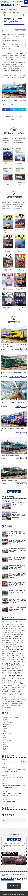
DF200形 (9, 655)
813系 (7, 644)
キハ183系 (5, 691)
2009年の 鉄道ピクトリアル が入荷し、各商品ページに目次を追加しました (19, 515)
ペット (4, 744)
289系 (16, 632)
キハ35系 (12, 683)
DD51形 (18, 651)
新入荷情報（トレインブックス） (11, 717)
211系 (8, 629)
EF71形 (22, 665)
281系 (6, 632)
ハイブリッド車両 (11, 699)
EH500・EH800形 (11, 668)
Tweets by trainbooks (14, 834)
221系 (20, 629)
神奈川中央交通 (15, 703)
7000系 (19, 648)
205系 (22, 626)
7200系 (23, 648)
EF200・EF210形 (11, 667)
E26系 (17, 655)
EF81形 (4, 667)
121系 (3, 626)
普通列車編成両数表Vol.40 (20, 183)
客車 (5, 730)
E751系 (3, 663)
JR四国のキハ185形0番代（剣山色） (10, 455)
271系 (3, 632)
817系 (14, 644)
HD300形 (3, 672)
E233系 (23, 657)
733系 (3, 642)
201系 (18, 626)
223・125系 (4, 630)
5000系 (11, 648)
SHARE (5, 109)
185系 (14, 626)
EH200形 (4, 668)
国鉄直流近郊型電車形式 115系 (20, 289)
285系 (9, 632)
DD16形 (14, 651)
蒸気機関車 (7, 724)
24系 (10, 622)
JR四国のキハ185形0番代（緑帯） (9, 480)
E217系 (12, 657)
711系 (7, 640)
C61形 (3, 651)
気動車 (17, 30)
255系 (23, 630)
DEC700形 (4, 655)
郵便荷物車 (4, 707)
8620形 (7, 649)
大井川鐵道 (7, 703)
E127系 (21, 655)
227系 (13, 630)
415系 (3, 636)
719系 (15, 640)
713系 (11, 640)
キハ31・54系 (5, 683)
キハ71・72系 (16, 685)
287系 (12, 632)
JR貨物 (12, 678)
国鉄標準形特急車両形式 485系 (7, 308)
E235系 (3, 659)
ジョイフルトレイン (15, 697)
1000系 (3, 648)
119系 (20, 624)
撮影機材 (5, 739)
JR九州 (9, 672)
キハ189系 (4, 693)
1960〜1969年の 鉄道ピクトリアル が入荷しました (19, 503)
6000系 (15, 648)
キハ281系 (21, 693)
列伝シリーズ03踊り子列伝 (7, 250)
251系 (16, 630)
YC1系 (17, 678)
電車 (5, 726)
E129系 (3, 657)
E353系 (21, 659)
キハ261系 (15, 693)
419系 (10, 636)
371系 (11, 634)
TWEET (13, 109)
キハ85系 (22, 685)
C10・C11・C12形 (12, 649)
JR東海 (19, 675)
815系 (11, 644)
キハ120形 (11, 687)
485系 (21, 636)
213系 (12, 628)
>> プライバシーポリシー (14, 893)
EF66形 (18, 665)
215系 (16, 628)
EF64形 (4, 665)
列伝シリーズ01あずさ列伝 (7, 269)
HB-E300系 (20, 670)
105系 (21, 622)
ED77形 (19, 663)
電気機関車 (7, 721)
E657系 (18, 661)
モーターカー (7, 733)
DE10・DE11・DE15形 (14, 653)
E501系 (4, 661)
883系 (17, 646)
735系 (7, 642)
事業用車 (19, 702)
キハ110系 (5, 687)
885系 (21, 646)
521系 (6, 638)
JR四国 (4, 104)
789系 (21, 642)
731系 (23, 640)
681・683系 (20, 639)
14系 (6, 622)
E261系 (12, 659)
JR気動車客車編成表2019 (8, 183)
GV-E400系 (9, 670)
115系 (12, 624)
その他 (4, 750)
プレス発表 (21, 699)
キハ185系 (10, 104)
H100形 (14, 670)
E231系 (17, 657)
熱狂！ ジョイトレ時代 (20, 269)
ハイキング (5, 742)
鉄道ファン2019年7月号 (8, 164)
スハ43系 (4, 699)
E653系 (14, 661)
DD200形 (4, 653)
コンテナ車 (4, 697)
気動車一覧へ (19, 116)
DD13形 (10, 651)
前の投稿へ (10, 116)
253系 (19, 630)
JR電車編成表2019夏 (20, 164)
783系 (10, 642)
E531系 (9, 661)
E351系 (16, 659)
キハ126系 (4, 689)
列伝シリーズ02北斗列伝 (20, 250)
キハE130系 (10, 695)
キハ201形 (9, 693)
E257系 (8, 659)
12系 (3, 622)
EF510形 (19, 667)
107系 (3, 624)
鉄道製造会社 (10, 707)
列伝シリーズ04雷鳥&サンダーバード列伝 (20, 231)
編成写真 (11, 705)
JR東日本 (11, 675)
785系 (14, 642)
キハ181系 (18, 689)
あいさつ (5, 748)
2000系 (7, 648)
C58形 (22, 649)
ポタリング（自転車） (8, 741)
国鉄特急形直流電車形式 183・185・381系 (8, 289)
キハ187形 (18, 691)
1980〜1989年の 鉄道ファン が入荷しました (14, 801)
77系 (14, 622)
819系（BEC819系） (7, 646)
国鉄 (3, 703)
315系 (7, 634)
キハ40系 (19, 683)
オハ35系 (22, 678)
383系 (22, 634)
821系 (14, 646)
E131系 (7, 657)
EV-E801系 (4, 670)
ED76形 (15, 663)
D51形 (6, 651)
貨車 (5, 732)
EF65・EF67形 (11, 665)
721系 (19, 641)
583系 (10, 638)
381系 (18, 634)
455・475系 (15, 636)
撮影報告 (23, 349)
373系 (15, 634)
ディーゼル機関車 (8, 722)
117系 (16, 624)
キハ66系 (9, 685)
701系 (3, 641)
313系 (3, 634)
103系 (17, 622)
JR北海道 (16, 672)
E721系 (22, 661)
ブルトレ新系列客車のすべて (20, 308)
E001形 (13, 655)
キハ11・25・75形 (13, 680)
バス (4, 735)
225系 (9, 630)
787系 (18, 642)
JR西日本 (5, 678)
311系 (20, 632)
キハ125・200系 (19, 687)
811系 (3, 644)
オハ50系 (4, 681)
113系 (7, 624)
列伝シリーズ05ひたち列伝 (7, 231)
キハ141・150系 (11, 689)
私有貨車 (21, 703)
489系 (3, 638)
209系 (3, 629)
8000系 (3, 649)
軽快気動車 (17, 705)
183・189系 (8, 626)
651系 (14, 639)
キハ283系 (4, 695)
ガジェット (5, 746)
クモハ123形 (18, 695)
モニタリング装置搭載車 (9, 702)
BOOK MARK (22, 109)
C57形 (18, 649)
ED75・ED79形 (9, 663)
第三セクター (5, 705)
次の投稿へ (14, 119)
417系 (7, 636)
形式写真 (23, 30)
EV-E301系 (18, 668)
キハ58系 (4, 685)
